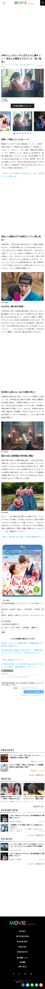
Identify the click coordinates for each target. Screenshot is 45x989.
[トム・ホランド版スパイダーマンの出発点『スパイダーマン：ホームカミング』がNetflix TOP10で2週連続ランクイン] (4, 847)
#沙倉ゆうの (19, 831)
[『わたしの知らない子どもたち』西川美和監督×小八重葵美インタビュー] (4, 856)
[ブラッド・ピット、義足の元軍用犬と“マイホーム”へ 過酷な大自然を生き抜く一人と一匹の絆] (33, 789)
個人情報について (22, 958)
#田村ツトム (12, 831)
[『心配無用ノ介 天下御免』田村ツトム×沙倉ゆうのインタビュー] (4, 828)
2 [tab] (17, 133)
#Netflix (11, 850)
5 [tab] (25, 133)
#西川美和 (11, 859)
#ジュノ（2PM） (14, 65)
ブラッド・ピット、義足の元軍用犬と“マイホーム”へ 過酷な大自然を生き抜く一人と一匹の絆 (33, 798)
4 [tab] (22, 133)
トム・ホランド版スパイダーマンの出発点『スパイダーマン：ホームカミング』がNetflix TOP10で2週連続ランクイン (26, 845)
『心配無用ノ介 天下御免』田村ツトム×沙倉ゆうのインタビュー (26, 826)
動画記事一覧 (38, 806)
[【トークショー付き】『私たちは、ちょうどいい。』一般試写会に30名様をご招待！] (4, 758)
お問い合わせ (22, 966)
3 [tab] (19, 133)
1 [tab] (14, 133)
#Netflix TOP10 (18, 850)
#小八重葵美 (18, 859)
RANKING (22, 941)
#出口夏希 (11, 801)
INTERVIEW (22, 936)
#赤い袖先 (23, 65)
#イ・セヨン (5, 65)
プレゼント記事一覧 (36, 775)
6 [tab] (28, 133)
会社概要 (22, 962)
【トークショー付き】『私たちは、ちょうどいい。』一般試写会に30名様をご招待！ (26, 756)
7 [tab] (30, 133)
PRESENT (22, 952)
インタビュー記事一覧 (35, 835)
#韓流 (3, 67)
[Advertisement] (22, 28)
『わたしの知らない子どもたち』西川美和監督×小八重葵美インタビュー (26, 855)
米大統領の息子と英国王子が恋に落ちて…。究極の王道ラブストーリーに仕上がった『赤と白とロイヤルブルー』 (21, 653)
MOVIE (22, 947)
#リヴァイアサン (5, 801)
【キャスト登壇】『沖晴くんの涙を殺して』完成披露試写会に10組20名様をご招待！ (26, 766)
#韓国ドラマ (30, 65)
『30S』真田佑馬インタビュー (12, 660)
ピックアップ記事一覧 (35, 864)
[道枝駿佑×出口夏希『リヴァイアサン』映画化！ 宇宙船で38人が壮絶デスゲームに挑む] (11, 789)
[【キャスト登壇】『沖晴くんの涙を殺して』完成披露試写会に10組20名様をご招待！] (4, 767)
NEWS (22, 931)
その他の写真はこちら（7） (22, 106)
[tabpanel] (22, 121)
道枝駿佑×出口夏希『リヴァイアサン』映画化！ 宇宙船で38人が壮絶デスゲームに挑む (11, 798)
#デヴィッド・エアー (28, 801)
